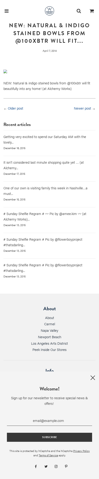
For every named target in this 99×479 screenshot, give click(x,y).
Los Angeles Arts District (49, 343)
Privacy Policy (81, 451)
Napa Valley (49, 330)
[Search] (78, 10)
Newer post (82, 108)
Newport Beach (49, 336)
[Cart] (91, 10)
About (49, 317)
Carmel (49, 323)
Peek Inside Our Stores (49, 349)
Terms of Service (48, 455)
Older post (15, 108)
